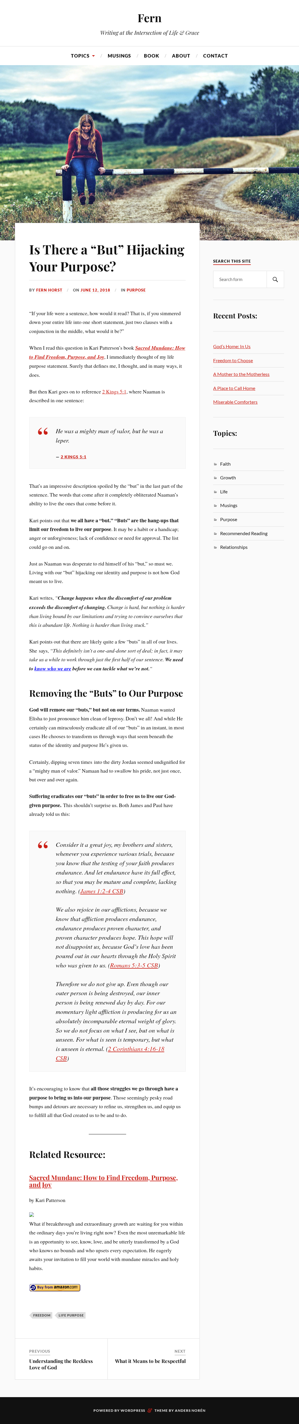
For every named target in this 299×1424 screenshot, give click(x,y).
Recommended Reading (243, 533)
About (181, 55)
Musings (119, 55)
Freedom (42, 1315)
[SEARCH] (275, 279)
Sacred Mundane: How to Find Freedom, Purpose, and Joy (103, 1181)
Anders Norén (190, 1410)
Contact (215, 55)
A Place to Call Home (234, 388)
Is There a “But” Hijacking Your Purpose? (106, 257)
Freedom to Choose (233, 360)
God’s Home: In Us (232, 346)
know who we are (52, 668)
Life (223, 491)
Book (151, 55)
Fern (149, 17)
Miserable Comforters (235, 402)
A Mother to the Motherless (241, 374)
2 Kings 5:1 (114, 391)
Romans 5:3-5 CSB (134, 965)
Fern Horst (49, 290)
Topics (80, 55)
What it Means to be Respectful (150, 1361)
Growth (228, 477)
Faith (225, 463)
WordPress (133, 1410)
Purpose (136, 290)
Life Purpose (71, 1315)
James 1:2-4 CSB (101, 891)
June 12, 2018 (95, 290)
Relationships (234, 547)
